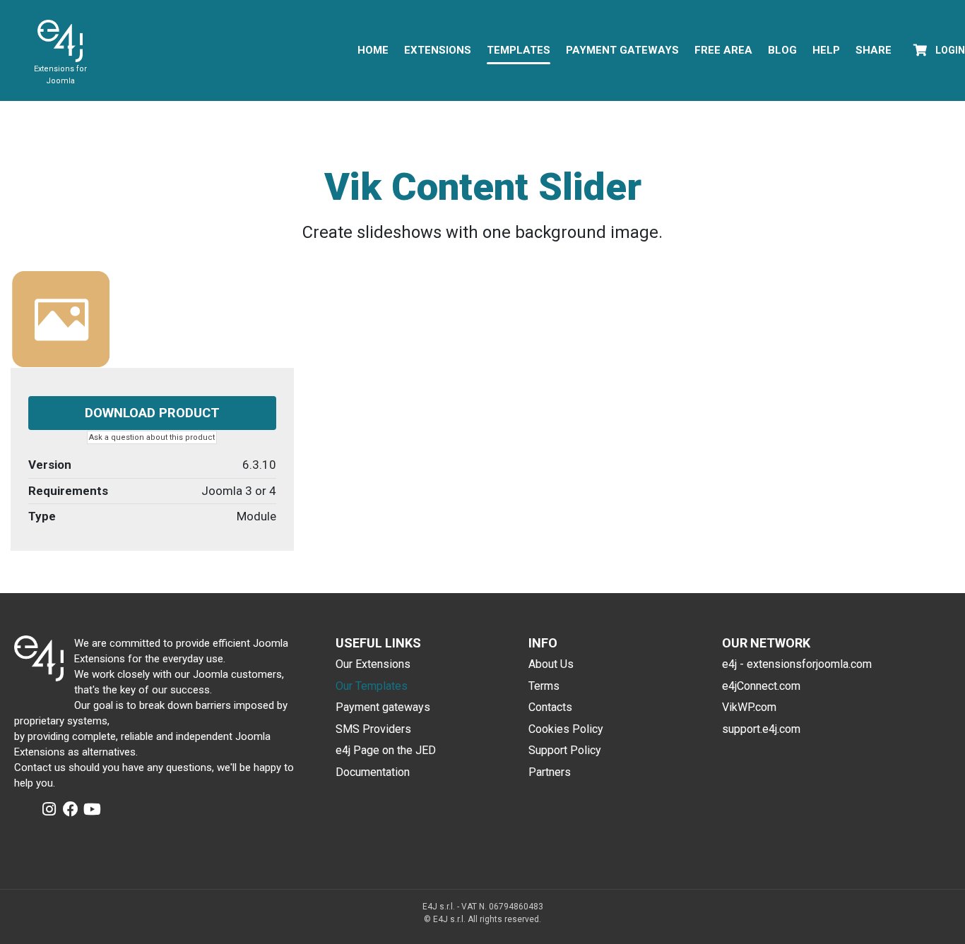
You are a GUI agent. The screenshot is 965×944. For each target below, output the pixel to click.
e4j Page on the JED (386, 750)
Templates (518, 50)
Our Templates (372, 686)
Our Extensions (373, 664)
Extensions (437, 50)
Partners (549, 772)
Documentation (373, 772)
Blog (782, 50)
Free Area (723, 50)
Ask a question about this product (152, 437)
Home (373, 50)
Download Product (152, 413)
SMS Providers (373, 729)
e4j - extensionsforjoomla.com (797, 664)
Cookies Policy (565, 729)
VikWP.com (749, 707)
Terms (544, 686)
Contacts (550, 707)
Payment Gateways (622, 50)
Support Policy (564, 750)
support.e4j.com (761, 729)
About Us (551, 664)
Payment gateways (383, 707)
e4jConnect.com (761, 686)
